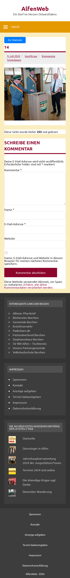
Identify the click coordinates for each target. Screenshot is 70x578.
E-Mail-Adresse (15, 223)
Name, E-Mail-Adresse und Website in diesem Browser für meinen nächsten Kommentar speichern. (33, 260)
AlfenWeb (35, 8)
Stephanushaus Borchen (28, 339)
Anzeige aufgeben (24, 391)
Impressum (20, 402)
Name (9, 209)
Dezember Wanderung (37, 491)
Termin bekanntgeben (27, 396)
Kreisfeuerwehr (23, 326)
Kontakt (18, 385)
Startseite (29, 438)
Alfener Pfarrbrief (24, 313)
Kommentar (13, 169)
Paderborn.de (21, 330)
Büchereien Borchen (26, 317)
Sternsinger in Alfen (35, 448)
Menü (15, 26)
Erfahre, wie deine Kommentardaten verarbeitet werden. (28, 286)
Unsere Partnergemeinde (29, 348)
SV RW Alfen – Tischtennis (29, 343)
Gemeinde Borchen (25, 322)
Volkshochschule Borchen (29, 352)
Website (9, 238)
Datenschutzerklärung (27, 408)
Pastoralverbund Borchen (29, 335)
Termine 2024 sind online (39, 470)
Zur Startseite (15, 40)
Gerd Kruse (31, 56)
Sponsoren (19, 379)
